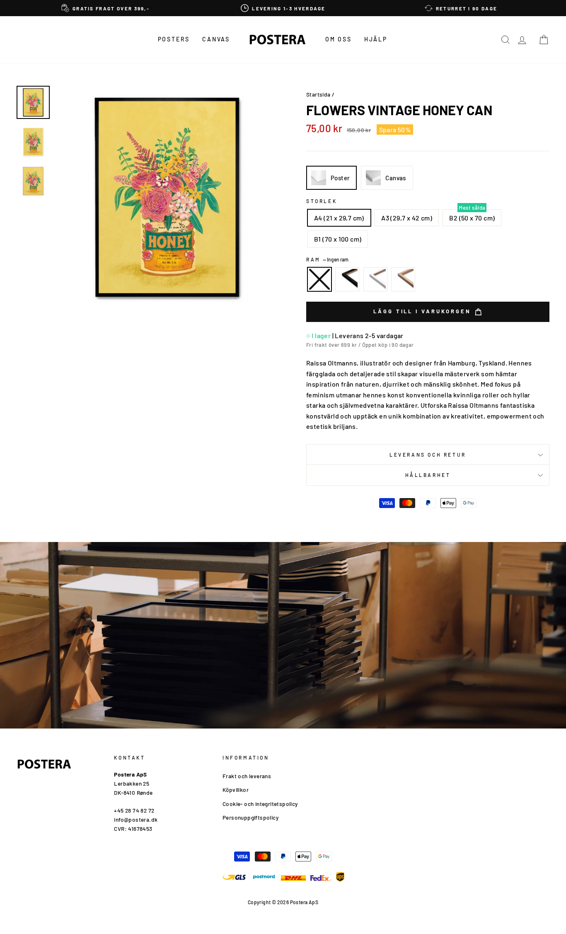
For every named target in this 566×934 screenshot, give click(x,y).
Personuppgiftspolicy (250, 817)
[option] (105, 8)
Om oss (338, 39)
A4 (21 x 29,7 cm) (339, 218)
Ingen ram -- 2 (319, 279)
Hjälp (375, 39)
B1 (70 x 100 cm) (337, 239)
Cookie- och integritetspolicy (260, 803)
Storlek (321, 201)
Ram (327, 259)
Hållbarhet (428, 475)
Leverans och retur (427, 454)
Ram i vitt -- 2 (375, 279)
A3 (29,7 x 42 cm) (406, 218)
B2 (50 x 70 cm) (472, 218)
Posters (174, 39)
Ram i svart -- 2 (347, 279)
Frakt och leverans (247, 775)
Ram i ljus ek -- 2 (403, 279)
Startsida (318, 94)
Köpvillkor (236, 789)
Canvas (216, 39)
